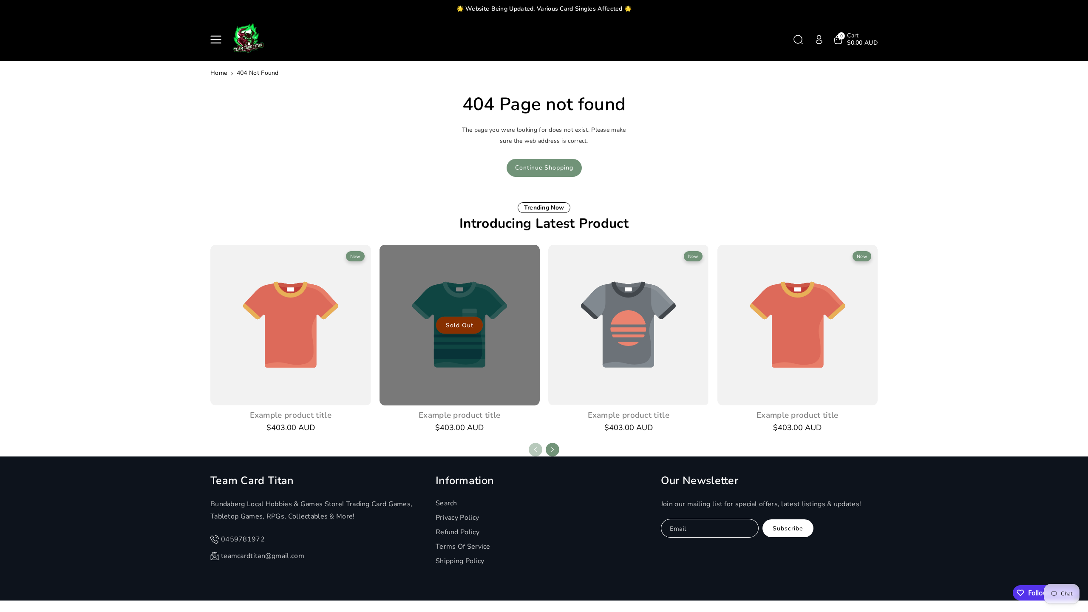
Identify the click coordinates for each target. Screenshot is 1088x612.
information (465, 480)
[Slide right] (552, 449)
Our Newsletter (699, 480)
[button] (217, 39)
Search (446, 503)
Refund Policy (457, 532)
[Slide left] (535, 449)
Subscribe (788, 528)
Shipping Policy (460, 561)
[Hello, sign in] (819, 39)
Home (218, 73)
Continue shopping (544, 168)
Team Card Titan (252, 480)
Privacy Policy (457, 517)
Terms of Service (463, 546)
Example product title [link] (291, 415)
